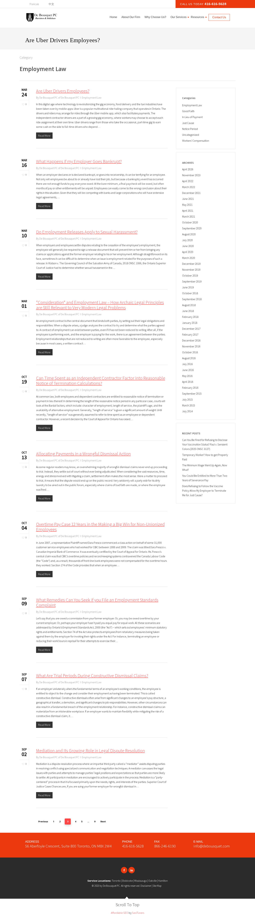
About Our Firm (130, 17)
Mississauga (140, 880)
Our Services (178, 17)
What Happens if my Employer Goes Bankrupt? (79, 161)
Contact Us (219, 17)
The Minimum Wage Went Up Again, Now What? (204, 467)
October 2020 (190, 222)
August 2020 (189, 234)
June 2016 (188, 370)
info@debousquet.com (211, 846)
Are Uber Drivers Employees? (62, 91)
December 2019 (191, 263)
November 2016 (191, 346)
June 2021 (188, 198)
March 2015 (188, 405)
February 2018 (190, 317)
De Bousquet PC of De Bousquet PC (59, 97)
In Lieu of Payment (192, 117)
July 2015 (187, 399)
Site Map (157, 885)
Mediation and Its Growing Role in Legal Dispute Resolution (90, 750)
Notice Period (190, 129)
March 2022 (188, 187)
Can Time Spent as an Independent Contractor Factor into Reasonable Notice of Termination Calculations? (100, 380)
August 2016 (189, 358)
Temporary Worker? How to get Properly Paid (205, 457)
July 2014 (187, 411)
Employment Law (91, 97)
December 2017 (191, 328)
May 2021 (187, 204)
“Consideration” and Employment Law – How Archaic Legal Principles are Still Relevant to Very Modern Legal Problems (100, 304)
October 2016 (190, 352)
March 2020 (188, 258)
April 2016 (187, 381)
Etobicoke (127, 880)
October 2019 (190, 275)
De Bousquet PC (111, 885)
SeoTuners (138, 912)
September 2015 (192, 393)
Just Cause (188, 123)
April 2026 (187, 169)
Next (103, 821)
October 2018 (190, 293)
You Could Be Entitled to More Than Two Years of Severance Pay (204, 478)
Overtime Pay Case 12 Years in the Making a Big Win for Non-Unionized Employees (100, 526)
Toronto (116, 880)
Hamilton (163, 880)
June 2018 (188, 311)
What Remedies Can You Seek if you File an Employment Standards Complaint (97, 602)
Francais (34, 4)
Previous (43, 821)
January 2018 (189, 322)
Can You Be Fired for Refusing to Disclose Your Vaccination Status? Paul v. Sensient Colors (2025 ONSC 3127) (204, 444)
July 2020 (187, 240)
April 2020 (187, 252)
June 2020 (188, 246)
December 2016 (191, 340)
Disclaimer (146, 885)
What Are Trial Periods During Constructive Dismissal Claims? (92, 675)
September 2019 (192, 281)
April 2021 (187, 210)
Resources (197, 17)
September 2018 (192, 299)
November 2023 (191, 175)
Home (113, 17)
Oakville (152, 880)
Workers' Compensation (195, 140)
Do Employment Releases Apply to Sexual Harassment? (87, 232)
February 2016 (190, 387)
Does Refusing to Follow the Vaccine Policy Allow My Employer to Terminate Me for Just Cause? (204, 490)
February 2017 (190, 334)
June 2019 (188, 287)
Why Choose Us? (155, 17)
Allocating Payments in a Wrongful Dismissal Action (83, 454)
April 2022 (187, 181)
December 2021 (191, 193)
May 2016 (187, 376)
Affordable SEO (119, 912)
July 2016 (187, 364)
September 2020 (192, 228)
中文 (51, 4)
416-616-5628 (215, 4)
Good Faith (188, 111)
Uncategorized (190, 134)
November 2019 (191, 269)
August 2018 (189, 305)
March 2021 (188, 216)
